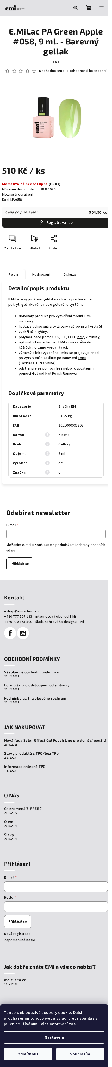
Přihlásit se (20, 563)
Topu (82, 358)
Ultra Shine (45, 363)
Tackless (27, 363)
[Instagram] (23, 633)
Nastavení (54, 1037)
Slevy (9, 835)
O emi (9, 822)
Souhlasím (80, 1054)
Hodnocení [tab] (41, 274)
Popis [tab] (13, 274)
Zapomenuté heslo (19, 940)
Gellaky (64, 444)
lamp (81, 337)
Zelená (64, 435)
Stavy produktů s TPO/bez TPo (31, 753)
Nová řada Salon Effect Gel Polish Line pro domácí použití (55, 740)
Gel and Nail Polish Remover (55, 373)
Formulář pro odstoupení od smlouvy (37, 685)
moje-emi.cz (15, 980)
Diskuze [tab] (70, 274)
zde (72, 1024)
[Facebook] (10, 633)
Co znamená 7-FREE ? (23, 808)
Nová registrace (17, 934)
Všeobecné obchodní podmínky (31, 672)
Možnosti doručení (17, 194)
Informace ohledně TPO (25, 766)
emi (56, 62)
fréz (59, 368)
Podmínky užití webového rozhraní (35, 698)
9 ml (61, 453)
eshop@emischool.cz (21, 611)
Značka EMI (67, 406)
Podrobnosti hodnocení (86, 71)
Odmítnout (27, 1054)
